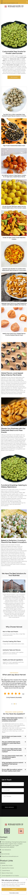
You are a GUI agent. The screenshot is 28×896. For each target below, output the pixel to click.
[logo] (14, 6)
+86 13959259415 (6, 850)
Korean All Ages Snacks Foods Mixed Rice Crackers (14, 238)
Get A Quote (14, 77)
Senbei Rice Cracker (7, 865)
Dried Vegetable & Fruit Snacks (10, 875)
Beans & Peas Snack (7, 873)
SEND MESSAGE (9, 807)
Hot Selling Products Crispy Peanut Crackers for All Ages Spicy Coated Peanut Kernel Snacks (14, 176)
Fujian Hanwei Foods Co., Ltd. (10, 3)
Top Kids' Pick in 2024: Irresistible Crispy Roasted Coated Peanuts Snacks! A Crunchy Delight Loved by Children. (14, 115)
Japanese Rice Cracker (8, 868)
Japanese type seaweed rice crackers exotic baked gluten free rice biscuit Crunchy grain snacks (14, 269)
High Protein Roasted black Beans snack (14, 145)
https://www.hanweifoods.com (10, 856)
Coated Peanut (6, 870)
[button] (11, 703)
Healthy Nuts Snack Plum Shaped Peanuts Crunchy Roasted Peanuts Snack (14, 334)
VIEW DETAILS (14, 99)
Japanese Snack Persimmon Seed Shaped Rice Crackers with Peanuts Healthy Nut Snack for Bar (14, 304)
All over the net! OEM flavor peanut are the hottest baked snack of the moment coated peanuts (14, 207)
